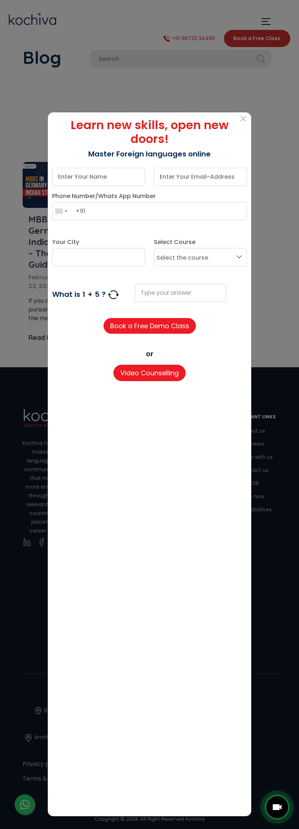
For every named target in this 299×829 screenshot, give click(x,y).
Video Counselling (149, 372)
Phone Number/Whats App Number (104, 196)
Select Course (174, 242)
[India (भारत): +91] (61, 211)
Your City (65, 242)
